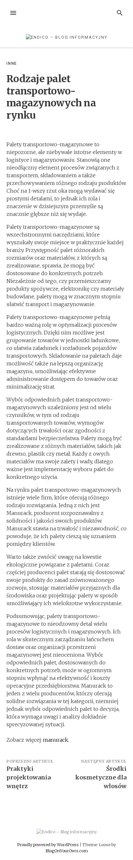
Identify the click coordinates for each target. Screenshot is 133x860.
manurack (55, 740)
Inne (11, 63)
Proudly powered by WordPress (48, 844)
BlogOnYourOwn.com (67, 850)
